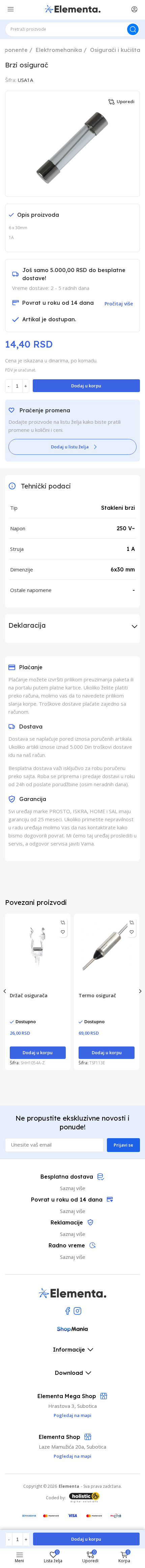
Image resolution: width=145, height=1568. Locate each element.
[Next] (140, 991)
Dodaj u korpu (86, 386)
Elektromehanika (59, 50)
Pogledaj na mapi (72, 1456)
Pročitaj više (119, 303)
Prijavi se (123, 1145)
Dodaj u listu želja (70, 447)
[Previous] (5, 991)
